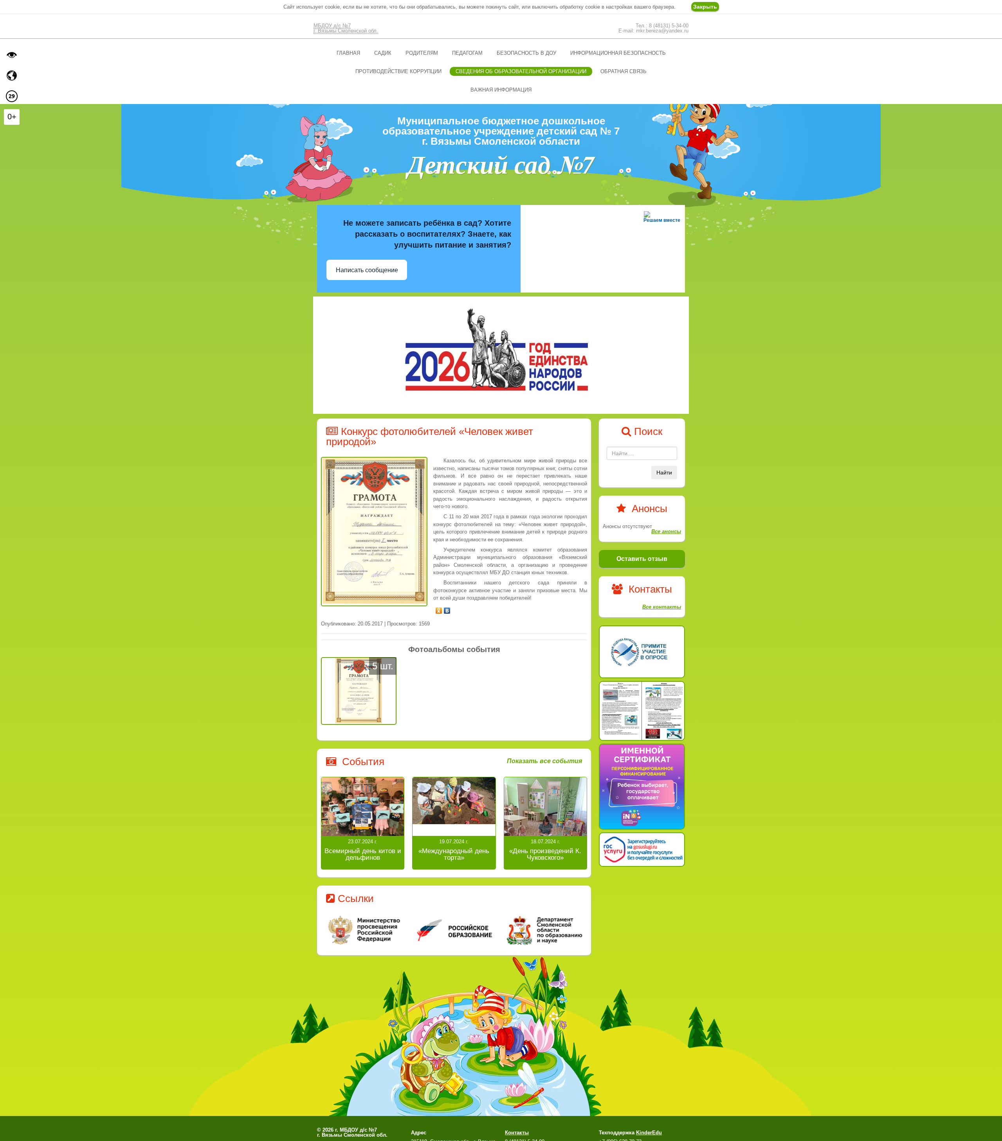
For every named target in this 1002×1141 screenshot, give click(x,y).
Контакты (517, 1133)
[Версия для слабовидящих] (12, 55)
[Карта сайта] (12, 75)
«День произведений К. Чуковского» (545, 854)
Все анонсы (666, 531)
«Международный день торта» (453, 854)
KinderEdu (649, 1133)
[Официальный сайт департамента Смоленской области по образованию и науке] (543, 930)
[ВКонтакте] (447, 609)
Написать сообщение (367, 270)
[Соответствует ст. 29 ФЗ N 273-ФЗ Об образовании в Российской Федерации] (12, 96)
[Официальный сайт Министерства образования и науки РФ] (365, 930)
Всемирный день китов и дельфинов (362, 854)
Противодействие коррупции (398, 71)
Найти (664, 472)
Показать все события (544, 761)
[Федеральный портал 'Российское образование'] (454, 930)
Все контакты (661, 607)
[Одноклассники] (439, 609)
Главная (348, 53)
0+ (11, 116)
